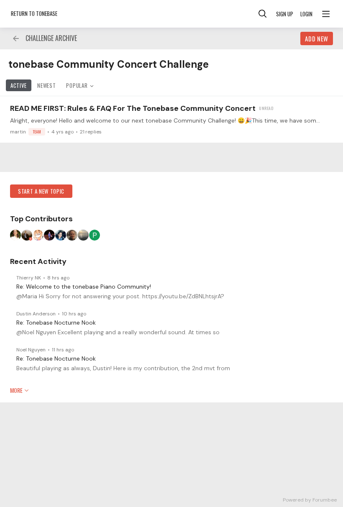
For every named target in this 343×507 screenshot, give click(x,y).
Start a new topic (41, 191)
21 (91, 131)
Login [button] (306, 14)
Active (18, 85)
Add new (316, 38)
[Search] (262, 13)
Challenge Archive (51, 38)
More (16, 390)
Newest (46, 85)
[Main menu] (325, 13)
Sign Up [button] (284, 14)
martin (25, 131)
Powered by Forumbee (310, 500)
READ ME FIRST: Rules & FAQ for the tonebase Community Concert (133, 108)
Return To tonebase (34, 13)
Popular (76, 85)
